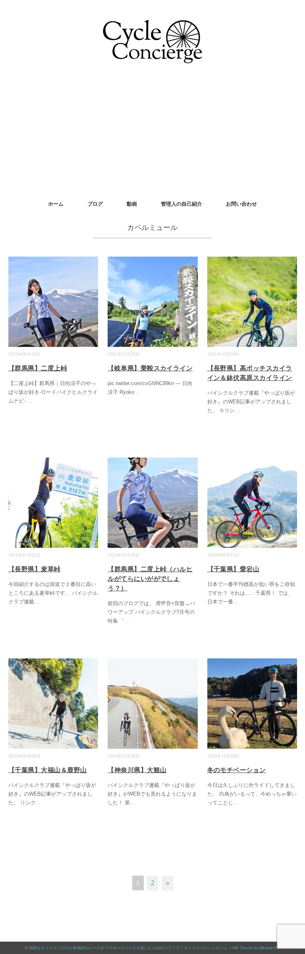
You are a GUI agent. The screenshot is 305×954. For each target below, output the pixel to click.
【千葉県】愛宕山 (233, 569)
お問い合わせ (241, 204)
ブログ (95, 204)
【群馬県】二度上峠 (37, 368)
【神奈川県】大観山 (137, 770)
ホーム (56, 204)
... (29, 401)
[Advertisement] (152, 135)
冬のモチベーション (236, 770)
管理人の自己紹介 (181, 204)
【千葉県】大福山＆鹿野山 (47, 770)
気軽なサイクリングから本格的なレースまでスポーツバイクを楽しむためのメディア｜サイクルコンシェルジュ (128, 948)
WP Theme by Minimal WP (256, 948)
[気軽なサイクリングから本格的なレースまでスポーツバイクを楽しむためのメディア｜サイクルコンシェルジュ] (152, 25)
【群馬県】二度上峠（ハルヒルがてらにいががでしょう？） (150, 579)
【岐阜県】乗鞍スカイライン (150, 368)
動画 (132, 204)
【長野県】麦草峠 (34, 569)
